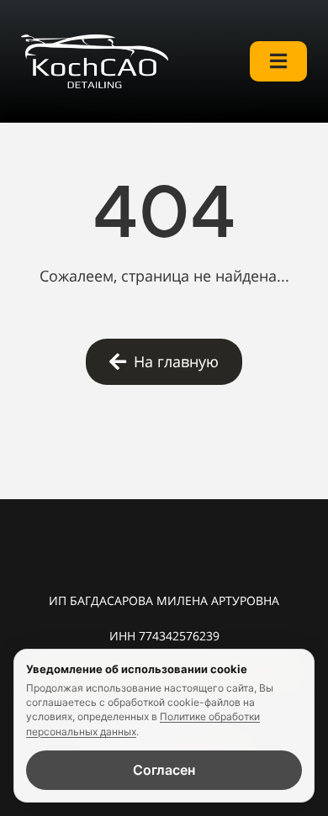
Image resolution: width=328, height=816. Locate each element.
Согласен (164, 769)
